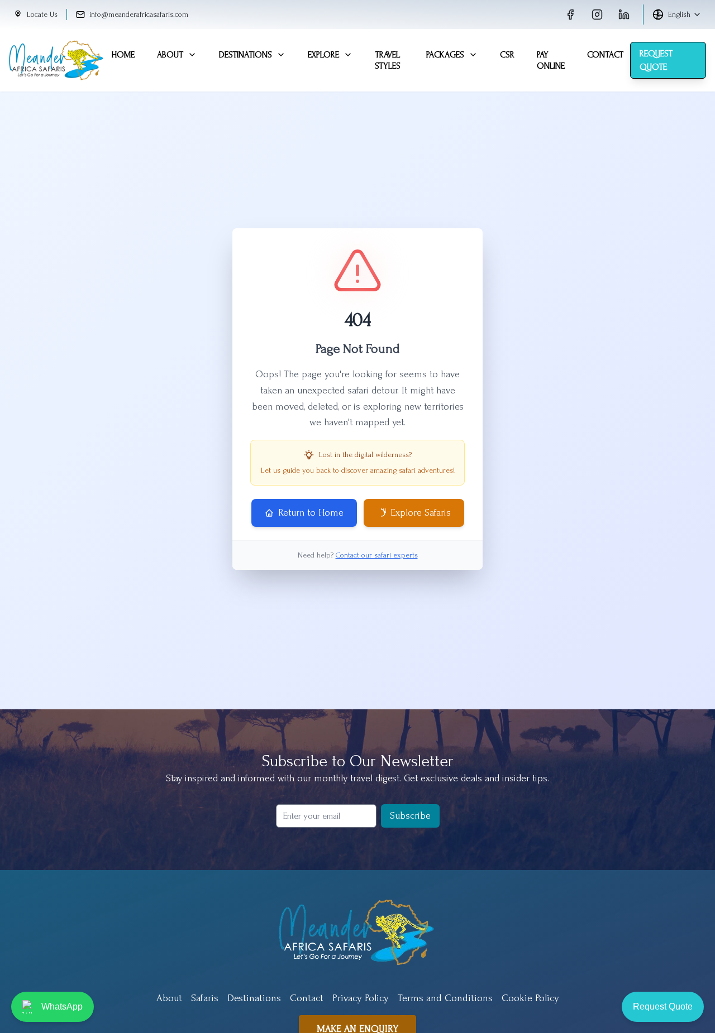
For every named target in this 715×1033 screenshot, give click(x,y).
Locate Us (42, 14)
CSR (507, 55)
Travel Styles (388, 60)
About (170, 55)
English (679, 14)
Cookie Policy (530, 998)
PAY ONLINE (551, 60)
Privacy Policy (360, 998)
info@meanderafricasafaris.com (138, 14)
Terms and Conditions (445, 998)
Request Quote (656, 60)
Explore (323, 55)
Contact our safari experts (377, 555)
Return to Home (311, 512)
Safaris (204, 998)
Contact (605, 55)
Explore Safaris (420, 512)
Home (123, 55)
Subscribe (410, 815)
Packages (445, 55)
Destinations (245, 55)
